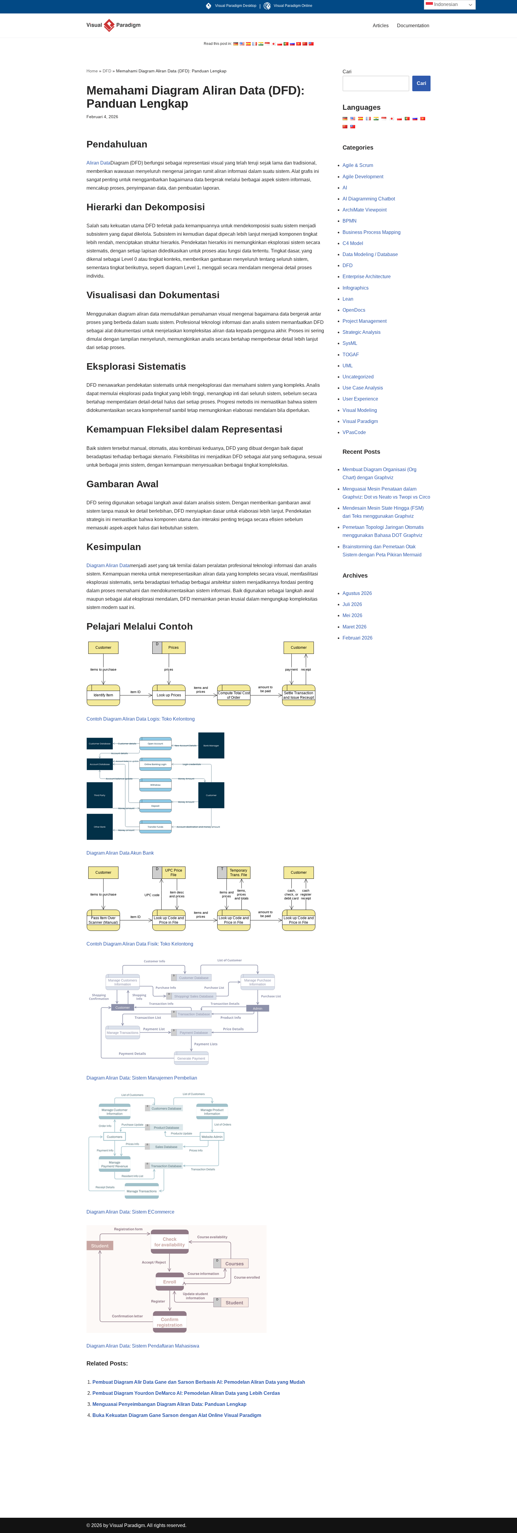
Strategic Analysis (362, 332)
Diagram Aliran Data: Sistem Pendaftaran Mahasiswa (142, 1345)
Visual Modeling (360, 410)
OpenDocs (354, 310)
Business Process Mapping (372, 232)
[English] (235, 43)
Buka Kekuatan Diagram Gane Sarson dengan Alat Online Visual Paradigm (176, 1415)
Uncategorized (358, 376)
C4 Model (353, 243)
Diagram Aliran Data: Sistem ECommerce (130, 1211)
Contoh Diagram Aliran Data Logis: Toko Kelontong (140, 718)
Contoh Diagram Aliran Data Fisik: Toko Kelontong (139, 943)
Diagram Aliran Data (108, 565)
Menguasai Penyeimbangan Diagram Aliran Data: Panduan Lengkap (169, 1404)
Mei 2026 (352, 615)
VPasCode (354, 432)
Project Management (365, 321)
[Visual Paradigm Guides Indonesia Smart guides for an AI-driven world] (113, 25)
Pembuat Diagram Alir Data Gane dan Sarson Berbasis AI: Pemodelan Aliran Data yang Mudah (198, 1382)
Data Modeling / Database (370, 254)
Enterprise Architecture (367, 276)
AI (345, 187)
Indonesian (445, 4)
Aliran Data (98, 162)
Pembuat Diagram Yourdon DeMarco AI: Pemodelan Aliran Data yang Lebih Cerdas (186, 1393)
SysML (350, 343)
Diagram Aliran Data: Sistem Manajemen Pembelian (141, 1077)
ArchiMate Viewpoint (365, 209)
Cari (347, 71)
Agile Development (363, 176)
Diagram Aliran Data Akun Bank (120, 852)
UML (348, 365)
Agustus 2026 (357, 593)
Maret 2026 (355, 626)
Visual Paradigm (360, 421)
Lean (348, 299)
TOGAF (351, 354)
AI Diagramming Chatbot (369, 198)
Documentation (413, 25)
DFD (107, 70)
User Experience (360, 398)
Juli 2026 (352, 604)
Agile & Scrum (358, 165)
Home (92, 70)
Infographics (356, 287)
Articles (381, 25)
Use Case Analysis (363, 387)
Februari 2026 (357, 637)
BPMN (350, 220)
